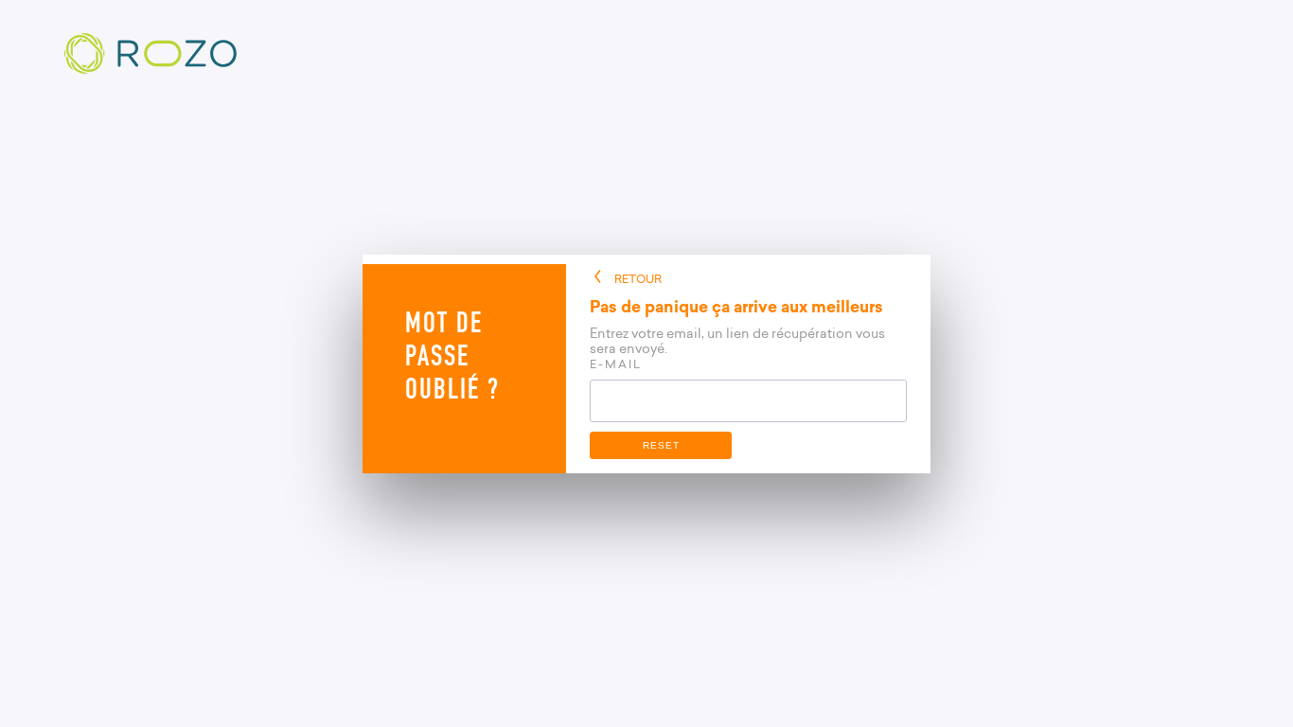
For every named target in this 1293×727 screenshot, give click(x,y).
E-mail (616, 364)
